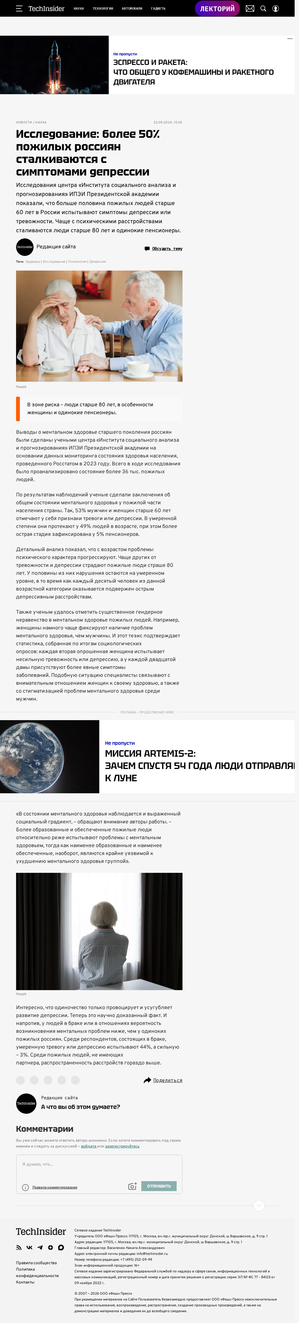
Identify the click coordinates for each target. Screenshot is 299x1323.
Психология (77, 262)
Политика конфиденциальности (37, 1273)
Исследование (54, 262)
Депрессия (97, 262)
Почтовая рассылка (250, 8)
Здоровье (32, 262)
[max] (61, 1247)
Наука (40, 123)
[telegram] (40, 1247)
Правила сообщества (36, 1263)
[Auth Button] (275, 8)
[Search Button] (263, 8)
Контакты (25, 1282)
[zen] (50, 1247)
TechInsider (46, 8)
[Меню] (19, 8)
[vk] (29, 1247)
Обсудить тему (167, 248)
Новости (24, 123)
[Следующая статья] (147, 1206)
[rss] (19, 1247)
